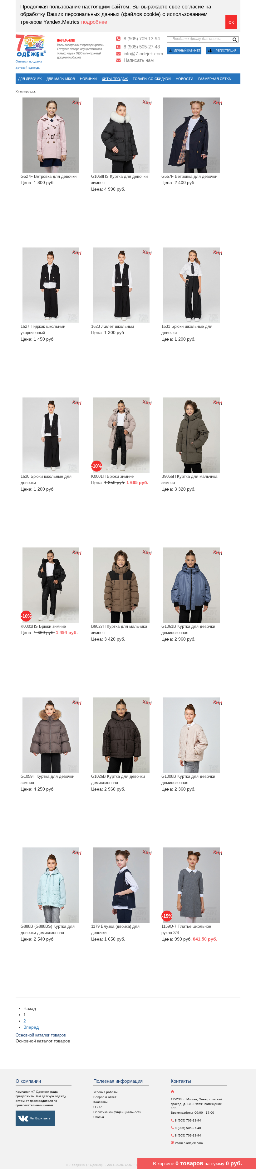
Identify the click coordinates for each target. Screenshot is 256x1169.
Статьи (98, 1117)
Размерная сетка (214, 79)
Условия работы (105, 1092)
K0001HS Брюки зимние (43, 626)
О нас (97, 1107)
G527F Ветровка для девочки (48, 176)
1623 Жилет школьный (112, 326)
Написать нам (139, 60)
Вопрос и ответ (104, 1097)
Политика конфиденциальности (117, 1112)
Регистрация (226, 50)
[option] (84, 47)
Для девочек (30, 79)
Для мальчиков (61, 79)
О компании (28, 1081)
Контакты (100, 1102)
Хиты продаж (115, 79)
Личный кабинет (187, 50)
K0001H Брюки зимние (112, 476)
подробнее (94, 22)
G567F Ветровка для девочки (189, 176)
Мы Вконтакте (40, 1118)
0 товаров (189, 1163)
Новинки (88, 79)
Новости (184, 79)
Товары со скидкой (152, 79)
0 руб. (234, 1163)
